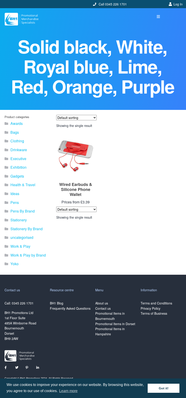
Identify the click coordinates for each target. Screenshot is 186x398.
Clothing (17, 140)
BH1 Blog (56, 303)
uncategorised (21, 237)
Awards (16, 123)
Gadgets (17, 176)
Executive (18, 158)
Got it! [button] (164, 388)
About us (101, 303)
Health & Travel (22, 184)
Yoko (14, 263)
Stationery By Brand (26, 228)
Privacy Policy (150, 308)
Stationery (18, 219)
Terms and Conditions (156, 303)
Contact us (103, 308)
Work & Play (20, 246)
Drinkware (18, 149)
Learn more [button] (68, 391)
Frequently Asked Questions (70, 308)
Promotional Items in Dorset (115, 323)
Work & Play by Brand (28, 255)
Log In (178, 4)
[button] (158, 17)
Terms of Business (154, 313)
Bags (14, 132)
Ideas (14, 193)
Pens (14, 202)
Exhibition (18, 167)
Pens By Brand (22, 211)
